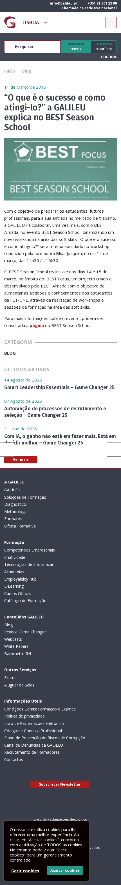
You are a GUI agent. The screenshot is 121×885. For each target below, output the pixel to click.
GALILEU (12, 489)
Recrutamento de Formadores (32, 752)
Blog (26, 71)
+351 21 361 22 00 (102, 3)
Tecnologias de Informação (29, 564)
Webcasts (13, 639)
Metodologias (17, 511)
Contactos (13, 759)
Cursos (76, 46)
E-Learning (14, 586)
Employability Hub (20, 579)
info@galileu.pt (63, 3)
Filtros (108, 57)
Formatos (13, 518)
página (37, 325)
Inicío (9, 71)
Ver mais (21, 459)
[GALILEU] (9, 22)
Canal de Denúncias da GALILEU (33, 745)
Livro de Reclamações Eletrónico (34, 723)
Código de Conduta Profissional (33, 730)
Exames (11, 677)
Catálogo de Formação (25, 600)
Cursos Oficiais (17, 593)
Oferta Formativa (20, 526)
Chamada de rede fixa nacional (89, 8)
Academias (14, 571)
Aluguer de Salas (19, 685)
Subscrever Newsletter (60, 784)
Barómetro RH (17, 653)
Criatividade (14, 557)
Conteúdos (103, 46)
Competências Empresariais (29, 550)
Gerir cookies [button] (25, 870)
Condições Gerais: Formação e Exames (40, 709)
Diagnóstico (15, 504)
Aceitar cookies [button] (65, 870)
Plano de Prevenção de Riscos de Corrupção (44, 737)
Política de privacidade (24, 716)
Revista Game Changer (25, 632)
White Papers (16, 646)
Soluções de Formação (25, 497)
